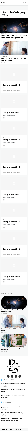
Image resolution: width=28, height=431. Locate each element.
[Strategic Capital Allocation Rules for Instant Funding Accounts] (14, 29)
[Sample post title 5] (14, 156)
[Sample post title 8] (14, 238)
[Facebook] (8, 376)
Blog (4, 82)
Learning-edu (4, 56)
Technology (3, 33)
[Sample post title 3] (14, 101)
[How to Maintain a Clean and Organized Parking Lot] (14, 340)
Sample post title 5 (11, 167)
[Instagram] (12, 376)
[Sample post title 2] (14, 74)
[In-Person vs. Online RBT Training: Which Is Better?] (14, 52)
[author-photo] (4, 90)
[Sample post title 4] (14, 128)
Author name (8, 90)
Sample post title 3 (11, 112)
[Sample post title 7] (14, 210)
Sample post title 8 (11, 249)
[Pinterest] (16, 376)
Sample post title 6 (11, 194)
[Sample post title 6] (14, 183)
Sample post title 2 (11, 85)
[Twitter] (19, 376)
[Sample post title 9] (14, 265)
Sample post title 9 (11, 276)
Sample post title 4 (11, 139)
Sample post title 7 (11, 221)
